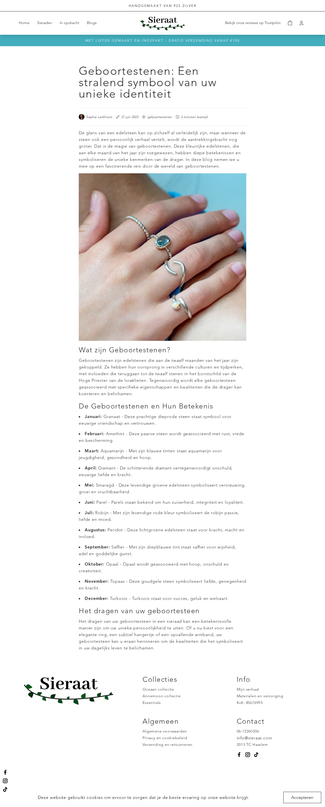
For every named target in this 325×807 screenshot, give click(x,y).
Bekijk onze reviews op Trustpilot (253, 22)
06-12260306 (248, 731)
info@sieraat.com (254, 738)
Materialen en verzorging (260, 696)
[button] (290, 23)
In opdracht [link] (69, 22)
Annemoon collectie (162, 696)
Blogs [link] (92, 22)
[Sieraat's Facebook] (5, 772)
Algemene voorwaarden (165, 731)
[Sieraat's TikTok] (5, 789)
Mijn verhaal (248, 689)
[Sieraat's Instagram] (5, 780)
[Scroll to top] (316, 786)
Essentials (152, 702)
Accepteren (302, 797)
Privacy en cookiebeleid (165, 738)
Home (24, 22)
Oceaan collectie (158, 689)
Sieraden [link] (44, 22)
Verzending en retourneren (167, 744)
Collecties (160, 679)
